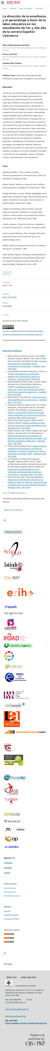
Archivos (13, 8)
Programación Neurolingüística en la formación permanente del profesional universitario (24, 472)
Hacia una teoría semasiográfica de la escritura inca (27, 398)
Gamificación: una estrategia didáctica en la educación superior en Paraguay (24, 376)
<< (4, 493)
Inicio (5, 8)
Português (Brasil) (11, 919)
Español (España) (11, 915)
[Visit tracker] (5, 520)
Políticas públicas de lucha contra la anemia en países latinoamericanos (27, 424)
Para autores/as (10, 892)
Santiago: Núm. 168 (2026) (28, 379)
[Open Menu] (2, 2)
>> (26, 493)
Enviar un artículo (13, 532)
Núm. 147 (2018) (25, 8)
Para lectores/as (10, 888)
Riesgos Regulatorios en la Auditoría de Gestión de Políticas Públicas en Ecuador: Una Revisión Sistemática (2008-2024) (27, 438)
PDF (8, 273)
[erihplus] (19, 602)
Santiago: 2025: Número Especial (22, 417)
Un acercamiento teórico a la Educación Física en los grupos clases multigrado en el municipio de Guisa (27, 412)
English (7, 911)
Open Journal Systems (13, 510)
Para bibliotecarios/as (12, 896)
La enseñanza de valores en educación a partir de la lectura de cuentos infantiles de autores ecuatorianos (26, 389)
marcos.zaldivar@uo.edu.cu (17, 1009)
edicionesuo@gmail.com (15, 1016)
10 (22, 493)
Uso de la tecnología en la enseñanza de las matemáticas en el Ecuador (27, 363)
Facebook (8, 863)
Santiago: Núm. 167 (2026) (31, 474)
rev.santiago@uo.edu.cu (15, 1002)
